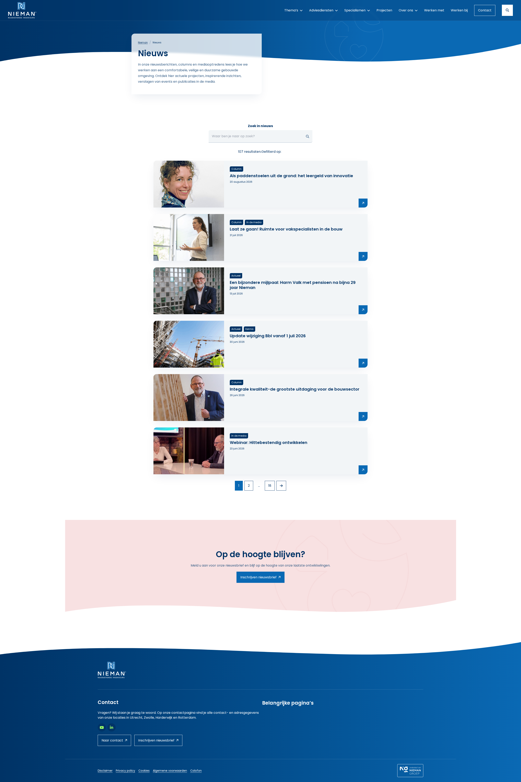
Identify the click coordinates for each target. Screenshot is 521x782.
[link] (281, 486)
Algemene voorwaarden (170, 771)
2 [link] (249, 485)
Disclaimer (105, 771)
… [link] (259, 485)
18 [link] (269, 485)
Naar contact (112, 740)
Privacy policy (125, 771)
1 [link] (238, 485)
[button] (307, 136)
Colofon (196, 771)
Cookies (144, 771)
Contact (484, 10)
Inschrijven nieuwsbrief (258, 577)
